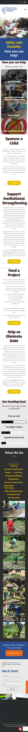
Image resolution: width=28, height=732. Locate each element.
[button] (25, 9)
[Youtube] (25, 2)
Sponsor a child (14, 82)
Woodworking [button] (14, 498)
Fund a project (14, 115)
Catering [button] (13, 466)
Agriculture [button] (13, 463)
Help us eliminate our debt (14, 131)
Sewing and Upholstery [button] (13, 469)
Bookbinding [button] (13, 479)
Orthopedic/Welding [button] (13, 476)
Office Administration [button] (14, 491)
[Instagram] (22, 2)
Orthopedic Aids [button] (13, 494)
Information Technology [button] (9, 487)
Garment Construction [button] (13, 482)
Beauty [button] (8, 472)
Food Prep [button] (18, 472)
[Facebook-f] (19, 2)
